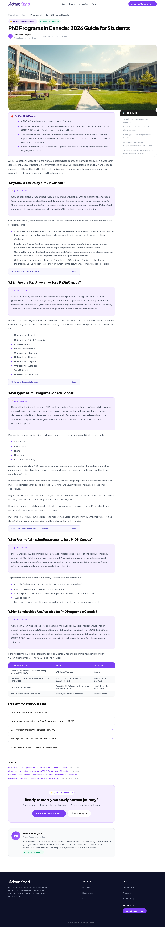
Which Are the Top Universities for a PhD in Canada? (137, 128)
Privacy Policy (128, 893)
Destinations (87, 893)
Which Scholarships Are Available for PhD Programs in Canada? (138, 151)
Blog (63, 4)
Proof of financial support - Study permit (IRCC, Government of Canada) (38, 767)
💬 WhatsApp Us (79, 813)
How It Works (88, 887)
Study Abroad (13, 15)
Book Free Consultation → (142, 4)
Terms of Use (128, 887)
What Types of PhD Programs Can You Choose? (137, 136)
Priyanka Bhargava (22, 35)
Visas (94, 4)
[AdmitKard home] (19, 4)
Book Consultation (134, 911)
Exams (72, 4)
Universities (83, 4)
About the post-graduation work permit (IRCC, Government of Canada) (38, 771)
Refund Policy (128, 898)
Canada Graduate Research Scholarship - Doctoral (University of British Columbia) (42, 774)
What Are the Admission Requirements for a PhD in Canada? (137, 144)
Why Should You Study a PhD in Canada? (135, 120)
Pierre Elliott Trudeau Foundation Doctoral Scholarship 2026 (33, 778)
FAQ (84, 898)
